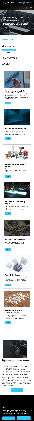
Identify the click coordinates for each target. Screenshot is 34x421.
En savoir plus (17, 390)
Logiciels (6, 63)
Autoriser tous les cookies (24, 418)
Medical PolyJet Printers (7, 39)
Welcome (8, 38)
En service (7, 52)
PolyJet (20, 38)
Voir (8, 103)
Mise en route (9, 46)
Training (14, 38)
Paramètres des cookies (9, 418)
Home (3, 38)
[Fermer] (31, 410)
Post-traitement (9, 57)
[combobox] (15, 8)
